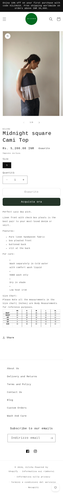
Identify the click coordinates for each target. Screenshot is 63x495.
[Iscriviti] (51, 438)
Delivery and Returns (22, 376)
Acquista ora (31, 201)
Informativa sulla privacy (33, 477)
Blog (10, 400)
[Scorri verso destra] (39, 122)
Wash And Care (17, 415)
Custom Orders (17, 407)
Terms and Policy (19, 384)
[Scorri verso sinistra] (24, 122)
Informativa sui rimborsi (38, 471)
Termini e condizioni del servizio (33, 482)
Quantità (8, 173)
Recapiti (33, 487)
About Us (13, 368)
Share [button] (10, 337)
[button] (4, 19)
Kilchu (30, 467)
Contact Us (14, 392)
